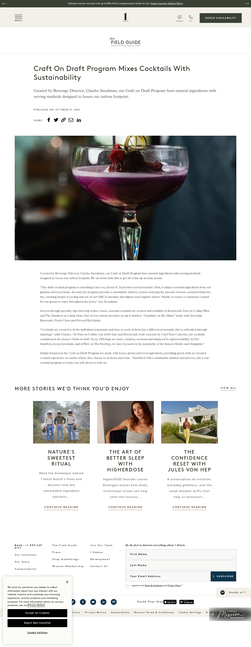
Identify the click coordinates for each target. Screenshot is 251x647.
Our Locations (26, 555)
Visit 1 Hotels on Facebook (83, 602)
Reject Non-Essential (37, 623)
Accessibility (120, 613)
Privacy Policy (174, 586)
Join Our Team (101, 545)
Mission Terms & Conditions (154, 613)
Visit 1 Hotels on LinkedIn (103, 602)
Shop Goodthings (65, 559)
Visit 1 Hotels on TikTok (73, 602)
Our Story (22, 562)
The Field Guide (64, 545)
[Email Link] (71, 120)
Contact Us (99, 566)
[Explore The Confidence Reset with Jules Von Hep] (189, 422)
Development (100, 559)
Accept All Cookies (37, 613)
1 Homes (96, 552)
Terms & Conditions (154, 586)
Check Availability (220, 18)
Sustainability (26, 569)
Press (56, 552)
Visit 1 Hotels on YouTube (93, 602)
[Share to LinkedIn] (78, 120)
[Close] (67, 582)
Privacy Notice (96, 613)
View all (228, 388)
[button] (4, 3)
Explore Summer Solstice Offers (167, 4)
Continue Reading (61, 507)
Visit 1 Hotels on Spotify (114, 602)
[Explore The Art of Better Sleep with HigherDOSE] (125, 422)
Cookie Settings (190, 613)
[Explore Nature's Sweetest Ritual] (61, 422)
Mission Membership (68, 566)
